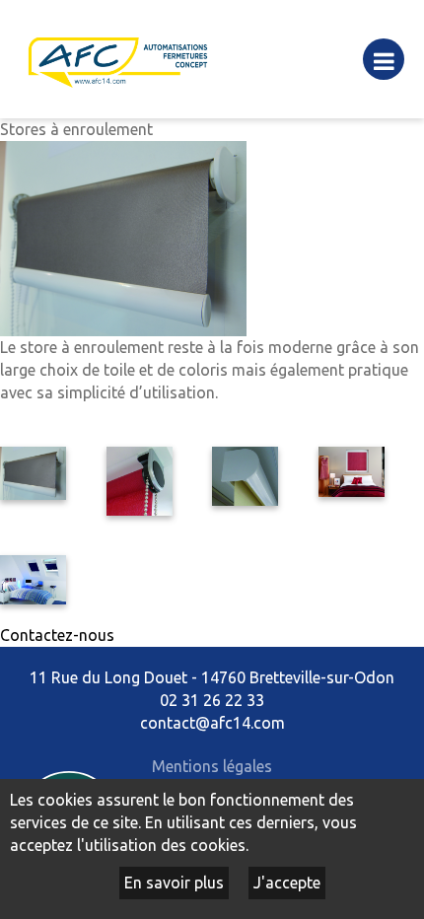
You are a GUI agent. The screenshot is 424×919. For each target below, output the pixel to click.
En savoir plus (174, 882)
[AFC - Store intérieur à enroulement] (33, 471)
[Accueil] (118, 57)
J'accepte (286, 882)
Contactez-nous (57, 635)
